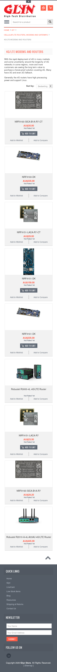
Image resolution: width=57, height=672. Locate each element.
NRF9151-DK (28, 278)
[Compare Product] (43, 8)
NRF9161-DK (28, 333)
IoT (13, 30)
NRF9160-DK (28, 176)
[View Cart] (50, 8)
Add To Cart (30, 133)
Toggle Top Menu (28, 1)
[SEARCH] (50, 22)
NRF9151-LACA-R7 (29, 435)
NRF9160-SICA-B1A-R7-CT (29, 121)
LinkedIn (8, 655)
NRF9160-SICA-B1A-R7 (29, 490)
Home (6, 30)
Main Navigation (7, 22)
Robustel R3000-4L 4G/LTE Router (28, 389)
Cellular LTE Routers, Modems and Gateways (26, 34)
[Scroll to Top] (48, 558)
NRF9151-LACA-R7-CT (29, 232)
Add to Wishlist (16, 140)
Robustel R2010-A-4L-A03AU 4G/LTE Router (28, 537)
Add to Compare (41, 140)
